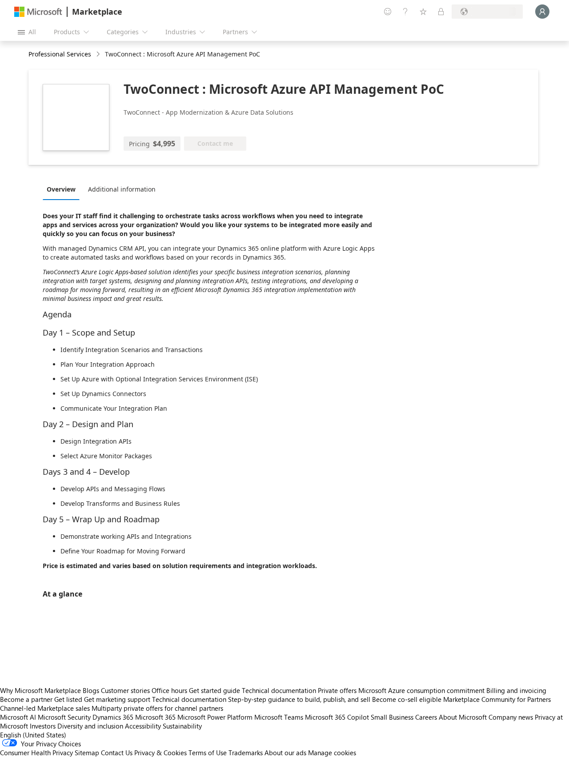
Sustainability (182, 725)
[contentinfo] (99, 54)
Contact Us (116, 752)
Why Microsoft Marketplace (40, 690)
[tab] (63, 189)
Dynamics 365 (112, 717)
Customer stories (125, 690)
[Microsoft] (38, 12)
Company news (511, 717)
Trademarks (245, 752)
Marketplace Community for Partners (497, 699)
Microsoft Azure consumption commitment (422, 690)
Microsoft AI (18, 717)
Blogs (91, 690)
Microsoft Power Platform (214, 717)
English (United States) (33, 734)
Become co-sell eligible (406, 699)
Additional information (122, 189)
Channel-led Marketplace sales (45, 708)
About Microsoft (463, 717)
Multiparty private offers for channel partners (157, 708)
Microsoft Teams (278, 717)
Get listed (68, 699)
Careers (426, 717)
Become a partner (26, 699)
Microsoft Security (64, 717)
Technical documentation (279, 690)
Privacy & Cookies (160, 752)
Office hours (169, 690)
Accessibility (143, 725)
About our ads (285, 752)
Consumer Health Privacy (36, 752)
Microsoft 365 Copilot (337, 717)
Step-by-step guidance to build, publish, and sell (299, 699)
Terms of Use (207, 752)
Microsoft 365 (155, 717)
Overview (61, 189)
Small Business (392, 717)
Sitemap (87, 752)
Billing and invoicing (516, 690)
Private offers (337, 690)
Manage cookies (332, 752)
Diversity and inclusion (90, 725)
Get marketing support (117, 699)
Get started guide (214, 690)
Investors (43, 725)
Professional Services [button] (59, 54)
